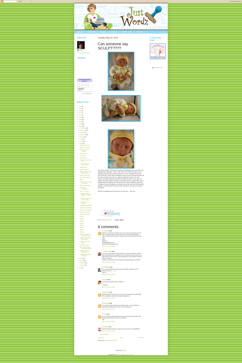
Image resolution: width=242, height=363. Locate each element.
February (82, 263)
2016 (80, 115)
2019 (80, 108)
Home (139, 32)
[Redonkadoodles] (157, 67)
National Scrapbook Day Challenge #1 (85, 235)
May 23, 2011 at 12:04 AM (108, 246)
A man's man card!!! (85, 175)
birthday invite (83, 167)
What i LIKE (126, 32)
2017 (80, 113)
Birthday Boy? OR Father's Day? (84, 251)
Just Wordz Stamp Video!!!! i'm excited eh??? (85, 195)
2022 (80, 106)
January (82, 265)
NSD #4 (82, 227)
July (81, 139)
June (81, 141)
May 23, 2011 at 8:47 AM (108, 298)
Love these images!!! (85, 177)
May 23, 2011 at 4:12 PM (108, 309)
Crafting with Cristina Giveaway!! (85, 255)
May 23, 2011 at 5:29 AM (108, 287)
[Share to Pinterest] (123, 220)
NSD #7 (82, 221)
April (81, 258)
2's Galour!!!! (83, 155)
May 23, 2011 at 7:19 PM (108, 331)
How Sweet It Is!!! (84, 169)
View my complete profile (83, 53)
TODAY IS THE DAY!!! (85, 207)
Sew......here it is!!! (84, 191)
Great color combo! (85, 145)
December (83, 128)
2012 (80, 124)
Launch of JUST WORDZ (84, 202)
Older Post (141, 337)
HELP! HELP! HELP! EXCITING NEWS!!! (85, 248)
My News (91, 32)
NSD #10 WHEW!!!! (85, 214)
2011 (80, 126)
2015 (80, 117)
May (81, 143)
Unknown (106, 231)
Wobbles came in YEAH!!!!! (84, 150)
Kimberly (81, 50)
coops (105, 279)
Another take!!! (83, 153)
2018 (80, 110)
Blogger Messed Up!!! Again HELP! (85, 238)
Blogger (124, 350)
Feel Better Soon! (84, 245)
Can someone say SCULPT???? (84, 164)
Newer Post (101, 337)
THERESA (106, 267)
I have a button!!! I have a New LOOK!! (86, 199)
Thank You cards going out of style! (86, 182)
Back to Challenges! (85, 185)
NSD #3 (82, 230)
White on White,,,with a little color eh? (86, 172)
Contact (113, 32)
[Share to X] (119, 220)
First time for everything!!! (84, 188)
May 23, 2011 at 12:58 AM (108, 262)
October (82, 132)
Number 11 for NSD (85, 212)
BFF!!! (81, 179)
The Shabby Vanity (129, 354)
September (83, 134)
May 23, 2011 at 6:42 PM (108, 321)
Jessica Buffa (107, 251)
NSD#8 (82, 219)
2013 (80, 121)
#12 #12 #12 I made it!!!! (86, 210)
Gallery (79, 32)
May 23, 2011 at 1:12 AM (108, 274)
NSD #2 (82, 232)
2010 (80, 268)
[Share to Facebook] (121, 220)
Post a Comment (104, 334)
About (102, 32)
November (83, 130)
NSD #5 (82, 225)
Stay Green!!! (83, 158)
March (82, 260)
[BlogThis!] (117, 220)
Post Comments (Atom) (111, 340)
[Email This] (115, 220)
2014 (80, 119)
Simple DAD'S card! (85, 147)
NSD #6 (82, 223)
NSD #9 (82, 216)
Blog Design (119, 354)
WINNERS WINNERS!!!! (86, 205)
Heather (106, 326)
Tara (105, 314)
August (82, 137)
